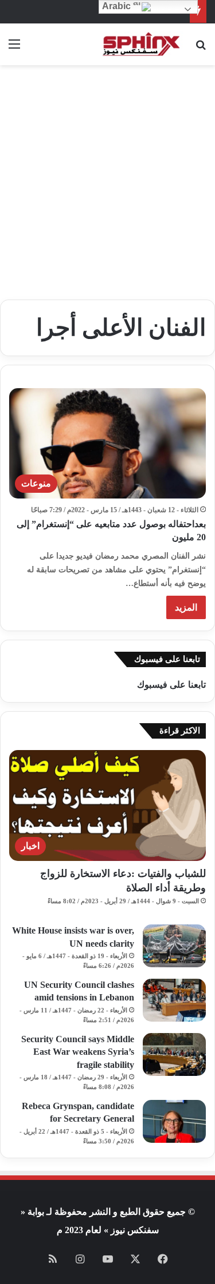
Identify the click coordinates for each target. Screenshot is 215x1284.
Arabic (117, 6)
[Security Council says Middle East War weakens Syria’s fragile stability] (174, 1054)
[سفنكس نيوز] (140, 44)
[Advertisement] (107, 178)
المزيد (186, 607)
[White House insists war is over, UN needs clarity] (174, 945)
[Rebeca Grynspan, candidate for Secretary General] (174, 1121)
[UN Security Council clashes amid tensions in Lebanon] (174, 1000)
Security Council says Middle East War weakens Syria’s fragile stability (77, 1052)
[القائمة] (14, 48)
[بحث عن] (200, 48)
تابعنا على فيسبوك (171, 684)
